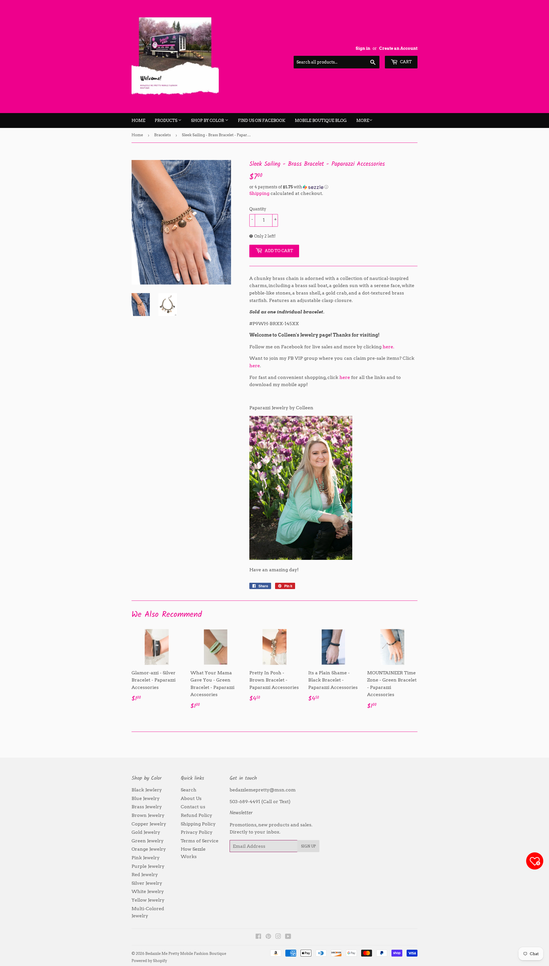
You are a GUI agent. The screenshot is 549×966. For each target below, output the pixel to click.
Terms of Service (199, 840)
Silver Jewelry (147, 883)
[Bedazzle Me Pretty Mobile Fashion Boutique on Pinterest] (268, 937)
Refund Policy (196, 815)
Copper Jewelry (149, 824)
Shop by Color (208, 120)
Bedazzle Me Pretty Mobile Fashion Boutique (185, 953)
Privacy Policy (196, 832)
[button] (333, 187)
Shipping (259, 193)
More (362, 120)
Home (138, 120)
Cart (405, 62)
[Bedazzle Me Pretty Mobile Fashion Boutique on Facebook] (258, 937)
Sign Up (308, 846)
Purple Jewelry (148, 866)
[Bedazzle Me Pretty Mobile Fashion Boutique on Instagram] (278, 937)
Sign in (363, 48)
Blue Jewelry (146, 798)
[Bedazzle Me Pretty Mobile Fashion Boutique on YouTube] (288, 937)
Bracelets (162, 135)
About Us (191, 798)
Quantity (257, 209)
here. (388, 346)
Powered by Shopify (149, 961)
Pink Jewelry (146, 857)
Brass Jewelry (147, 806)
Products (166, 120)
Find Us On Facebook (261, 120)
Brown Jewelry (148, 815)
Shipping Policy (198, 824)
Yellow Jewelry (148, 900)
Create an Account (398, 48)
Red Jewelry (145, 874)
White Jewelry (148, 891)
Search (188, 790)
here (254, 365)
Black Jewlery (147, 790)
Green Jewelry (148, 840)
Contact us (193, 806)
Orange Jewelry (149, 849)
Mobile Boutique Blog (321, 120)
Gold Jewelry (146, 832)
